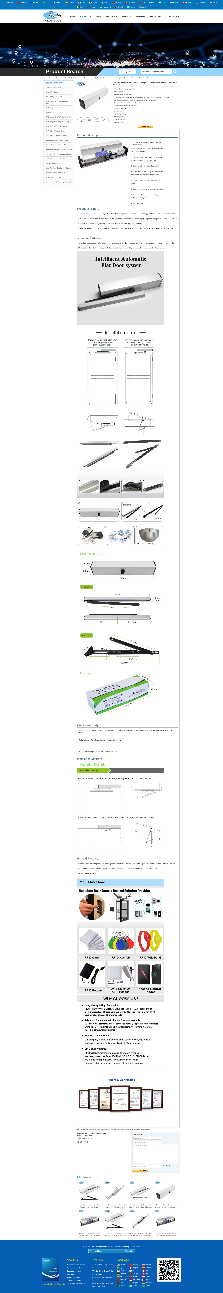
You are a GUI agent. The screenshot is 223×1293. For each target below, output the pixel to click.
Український (107, 7)
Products (85, 16)
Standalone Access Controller (57, 140)
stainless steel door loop (112, 1129)
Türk (143, 2)
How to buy (156, 16)
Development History (74, 1268)
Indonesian (202, 2)
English (10, 2)
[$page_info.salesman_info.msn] (78, 1142)
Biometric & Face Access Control (59, 149)
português (132, 2)
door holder (93, 1129)
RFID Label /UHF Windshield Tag (58, 117)
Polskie (175, 2)
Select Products (52, 92)
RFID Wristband (52, 112)
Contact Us (173, 16)
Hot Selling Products (54, 97)
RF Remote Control (53, 177)
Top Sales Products (53, 87)
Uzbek (144, 7)
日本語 (83, 2)
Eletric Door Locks (53, 163)
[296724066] (84, 1142)
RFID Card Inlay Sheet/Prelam (103, 1271)
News (98, 16)
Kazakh (132, 7)
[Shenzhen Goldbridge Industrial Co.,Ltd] (52, 22)
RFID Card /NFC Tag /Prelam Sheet (57, 102)
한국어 (95, 2)
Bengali (93, 7)
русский (35, 2)
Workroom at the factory (76, 1265)
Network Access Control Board (58, 145)
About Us (126, 16)
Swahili (120, 7)
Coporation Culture (74, 1271)
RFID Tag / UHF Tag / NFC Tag (57, 122)
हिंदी (153, 2)
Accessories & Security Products (66, 78)
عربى (47, 2)
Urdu (81, 7)
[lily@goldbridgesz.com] (81, 1142)
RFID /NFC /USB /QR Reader (56, 126)
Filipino (215, 2)
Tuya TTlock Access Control (57, 136)
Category (52, 78)
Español (71, 2)
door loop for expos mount (140, 1129)
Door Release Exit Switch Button (58, 168)
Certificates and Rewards (76, 1283)
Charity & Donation (74, 1280)
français (58, 2)
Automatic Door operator (85, 78)
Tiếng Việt (188, 2)
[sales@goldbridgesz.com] (87, 1142)
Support (140, 16)
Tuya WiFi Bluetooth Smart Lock (58, 154)
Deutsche (118, 2)
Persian (164, 2)
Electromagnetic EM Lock (56, 159)
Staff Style (70, 1274)
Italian (106, 2)
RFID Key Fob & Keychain (56, 108)
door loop (100, 1129)
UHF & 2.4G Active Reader (56, 131)
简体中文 (23, 2)
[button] (110, 65)
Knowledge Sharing (74, 1277)
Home (73, 16)
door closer (84, 1129)
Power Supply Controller (55, 173)
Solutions (111, 16)
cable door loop (126, 1129)
